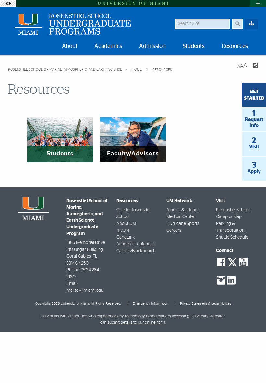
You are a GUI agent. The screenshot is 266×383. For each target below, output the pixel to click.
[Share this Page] (255, 66)
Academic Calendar (135, 244)
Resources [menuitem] (235, 46)
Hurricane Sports (182, 223)
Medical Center (180, 217)
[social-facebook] (221, 262)
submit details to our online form (136, 322)
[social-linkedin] (231, 280)
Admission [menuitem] (152, 46)
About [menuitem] (70, 46)
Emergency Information (150, 303)
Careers (173, 230)
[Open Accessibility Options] (8, 3)
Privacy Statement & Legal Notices (205, 303)
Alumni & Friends (183, 210)
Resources (162, 70)
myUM (122, 230)
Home (137, 69)
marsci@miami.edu (84, 290)
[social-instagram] (221, 280)
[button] (251, 365)
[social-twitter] (232, 261)
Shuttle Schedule (232, 237)
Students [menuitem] (194, 46)
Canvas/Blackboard (135, 251)
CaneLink (125, 237)
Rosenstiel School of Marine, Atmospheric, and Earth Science (65, 69)
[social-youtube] (243, 262)
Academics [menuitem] (108, 46)
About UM (126, 223)
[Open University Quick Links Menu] (258, 3)
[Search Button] (237, 24)
